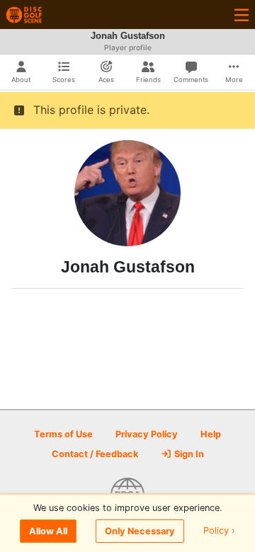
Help (210, 434)
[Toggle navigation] (241, 14)
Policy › (219, 531)
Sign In (188, 454)
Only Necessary (140, 531)
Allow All (48, 531)
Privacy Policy (146, 434)
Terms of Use (63, 434)
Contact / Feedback (95, 454)
